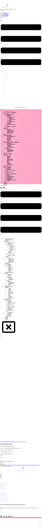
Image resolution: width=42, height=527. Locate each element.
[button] (21, 44)
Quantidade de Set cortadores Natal (6, 461)
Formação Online (9, 79)
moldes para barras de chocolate (10, 174)
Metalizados (9, 133)
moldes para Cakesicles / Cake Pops (10, 176)
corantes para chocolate (11, 120)
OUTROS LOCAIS (12, 72)
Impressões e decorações (9, 111)
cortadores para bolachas (9, 148)
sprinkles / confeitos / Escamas (10, 127)
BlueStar (9, 157)
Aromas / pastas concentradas (9, 115)
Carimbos (9, 145)
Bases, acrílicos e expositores (10, 112)
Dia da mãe (9, 138)
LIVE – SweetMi (8, 99)
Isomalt (8, 123)
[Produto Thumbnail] (0, 336)
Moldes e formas (7, 166)
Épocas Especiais (7, 135)
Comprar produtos (8, 85)
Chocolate (9, 116)
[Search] (1, 11)
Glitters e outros (10, 132)
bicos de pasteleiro (11, 144)
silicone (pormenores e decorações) (11, 180)
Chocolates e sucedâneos (11, 118)
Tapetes (8, 152)
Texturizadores (10, 151)
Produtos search (3, 9)
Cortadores (9, 146)
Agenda (7, 105)
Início (1, 441)
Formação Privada (9, 82)
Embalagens (6, 134)
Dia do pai (9, 137)
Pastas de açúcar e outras (10, 125)
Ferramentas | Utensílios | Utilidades (11, 142)
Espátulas (9, 149)
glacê (8, 466)
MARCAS (6, 155)
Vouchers (6, 182)
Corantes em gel (10, 130)
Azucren (9, 156)
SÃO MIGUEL (10, 76)
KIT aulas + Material (9, 96)
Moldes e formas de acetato (10, 170)
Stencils (5, 181)
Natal (8, 141)
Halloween (9, 140)
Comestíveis (6, 113)
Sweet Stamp (9, 164)
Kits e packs (6, 153)
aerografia (9, 129)
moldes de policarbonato (8, 168)
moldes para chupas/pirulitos (8, 178)
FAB (8, 158)
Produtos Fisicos (6, 441)
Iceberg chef (9, 159)
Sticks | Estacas (10, 150)
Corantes (6, 128)
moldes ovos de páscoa (9, 172)
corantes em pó (10, 131)
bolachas (5, 466)
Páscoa (8, 139)
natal (10, 466)
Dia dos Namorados (8, 88)
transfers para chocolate (11, 122)
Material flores (7, 165)
